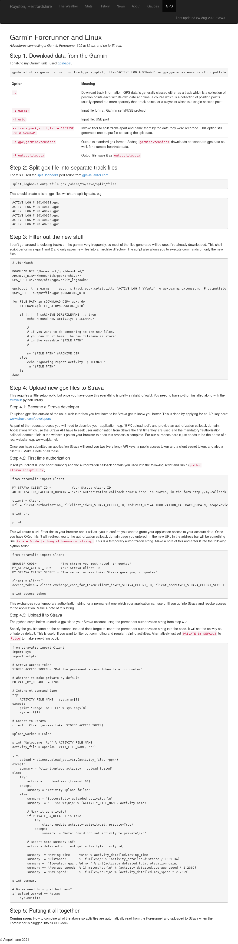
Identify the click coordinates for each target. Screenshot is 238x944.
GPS (169, 6)
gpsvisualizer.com (95, 175)
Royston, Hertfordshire (31, 6)
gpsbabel (64, 63)
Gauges (153, 6)
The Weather (68, 6)
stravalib (16, 399)
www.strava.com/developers (30, 418)
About (136, 6)
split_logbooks (47, 175)
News (121, 6)
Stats (89, 6)
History (104, 6)
